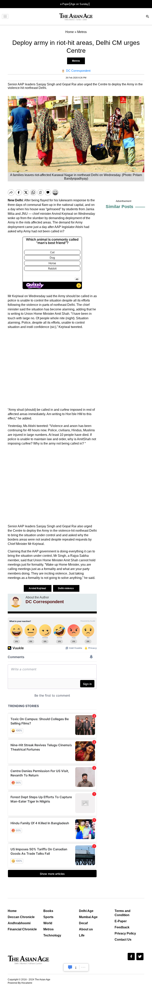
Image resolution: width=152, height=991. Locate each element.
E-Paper (121, 921)
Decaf (83, 923)
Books (48, 911)
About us (86, 929)
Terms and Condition (122, 913)
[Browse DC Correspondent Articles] (16, 602)
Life (82, 935)
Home (12, 911)
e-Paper (64, 4)
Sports (48, 917)
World (47, 923)
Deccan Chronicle (21, 917)
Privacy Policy (125, 933)
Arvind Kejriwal (38, 588)
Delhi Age (86, 911)
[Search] (147, 17)
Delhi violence (66, 588)
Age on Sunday (79, 4)
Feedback (122, 927)
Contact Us (123, 939)
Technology (52, 935)
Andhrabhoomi (19, 923)
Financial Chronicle (22, 929)
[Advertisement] (52, 368)
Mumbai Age (88, 917)
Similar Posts (119, 206)
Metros (76, 60)
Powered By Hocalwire (20, 983)
